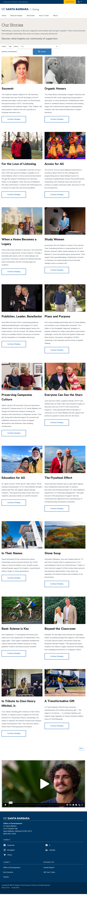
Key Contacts (8, 872)
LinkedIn (52, 850)
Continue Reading (16, 119)
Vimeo (9, 855)
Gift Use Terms (49, 872)
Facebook (10, 845)
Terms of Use (5, 887)
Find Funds (31, 15)
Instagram (11, 850)
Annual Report (49, 867)
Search (43, 51)
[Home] (20, 10)
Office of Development (11, 867)
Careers (6, 877)
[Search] (80, 2)
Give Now (70, 2)
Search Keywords (9, 52)
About (55, 15)
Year (4, 46)
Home (4, 15)
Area (16, 46)
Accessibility (15, 887)
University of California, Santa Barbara (15, 2)
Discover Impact (16, 15)
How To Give (44, 15)
